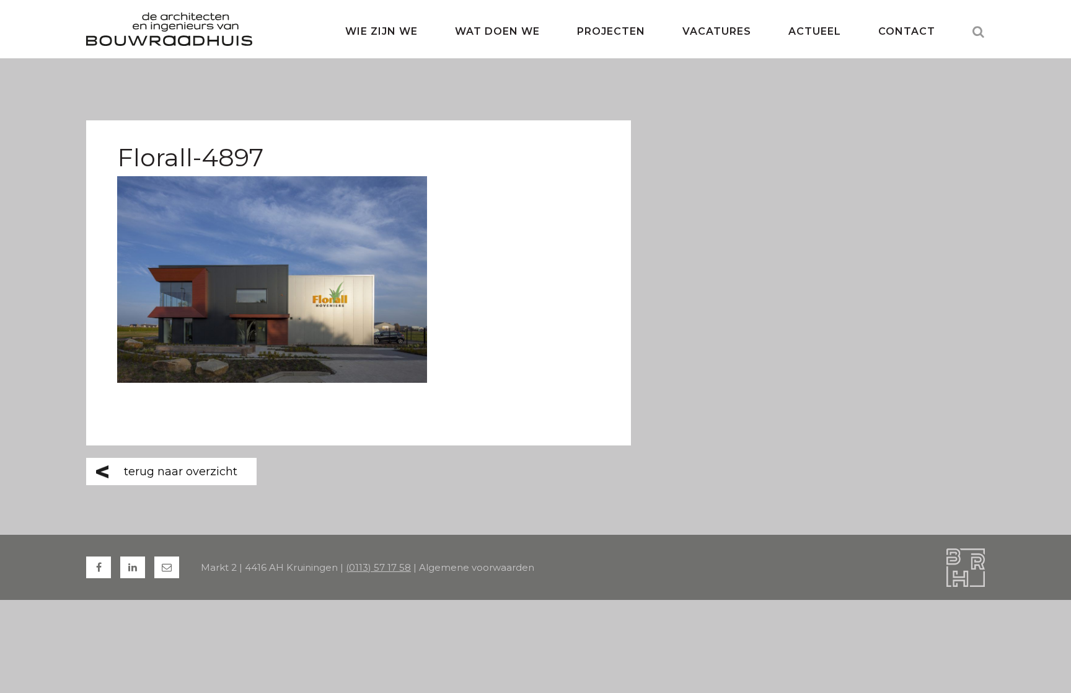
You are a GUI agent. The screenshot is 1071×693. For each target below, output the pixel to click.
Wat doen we (497, 31)
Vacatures (716, 31)
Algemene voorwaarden (476, 567)
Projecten (611, 31)
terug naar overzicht (180, 471)
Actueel (814, 31)
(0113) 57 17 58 (378, 567)
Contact (906, 31)
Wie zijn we (381, 31)
